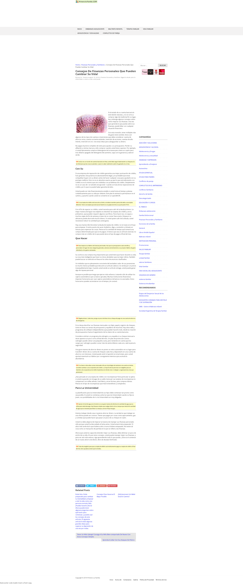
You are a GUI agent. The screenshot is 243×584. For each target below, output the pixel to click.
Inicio (79, 29)
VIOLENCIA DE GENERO (147, 275)
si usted (85, 79)
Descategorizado (145, 198)
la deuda (127, 77)
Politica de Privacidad (147, 580)
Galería (135, 580)
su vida (90, 79)
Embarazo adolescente (95, 29)
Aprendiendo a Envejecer (148, 164)
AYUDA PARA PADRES (146, 177)
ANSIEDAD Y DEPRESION (147, 160)
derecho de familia (145, 194)
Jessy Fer (79, 77)
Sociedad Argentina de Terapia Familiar (153, 311)
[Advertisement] (132, 13)
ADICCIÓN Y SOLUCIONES (148, 143)
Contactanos (127, 580)
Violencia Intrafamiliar (147, 284)
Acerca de (118, 580)
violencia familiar (145, 279)
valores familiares (145, 262)
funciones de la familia (147, 224)
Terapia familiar (132, 29)
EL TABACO (143, 207)
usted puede (96, 79)
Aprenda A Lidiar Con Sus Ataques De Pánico (119, 540)
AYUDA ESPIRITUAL (146, 173)
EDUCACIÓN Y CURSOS (147, 203)
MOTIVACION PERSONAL (147, 241)
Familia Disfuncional (146, 215)
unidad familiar (144, 258)
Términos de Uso (161, 580)
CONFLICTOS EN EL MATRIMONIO (150, 185)
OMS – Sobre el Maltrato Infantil (150, 307)
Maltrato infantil (115, 29)
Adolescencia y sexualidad (88, 33)
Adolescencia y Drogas (147, 151)
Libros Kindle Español (146, 232)
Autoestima (143, 168)
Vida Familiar (148, 29)
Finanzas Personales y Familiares (93, 65)
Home (77, 65)
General (142, 228)
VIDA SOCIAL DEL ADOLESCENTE (150, 271)
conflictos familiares (146, 190)
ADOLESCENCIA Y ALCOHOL (148, 147)
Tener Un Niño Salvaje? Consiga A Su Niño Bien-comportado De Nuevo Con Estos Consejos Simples (103, 535)
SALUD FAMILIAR (145, 249)
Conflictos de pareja (111, 33)
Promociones (144, 245)
